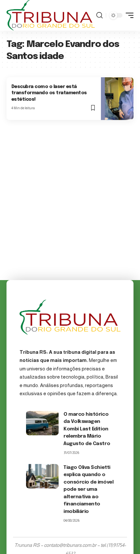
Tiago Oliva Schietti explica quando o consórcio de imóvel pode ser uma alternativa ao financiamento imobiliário (88, 489)
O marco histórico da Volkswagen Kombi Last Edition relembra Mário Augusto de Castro (86, 429)
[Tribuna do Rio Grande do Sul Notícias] (51, 15)
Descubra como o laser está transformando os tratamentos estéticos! (49, 93)
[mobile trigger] (127, 15)
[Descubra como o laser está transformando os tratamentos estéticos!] (117, 98)
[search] (99, 15)
